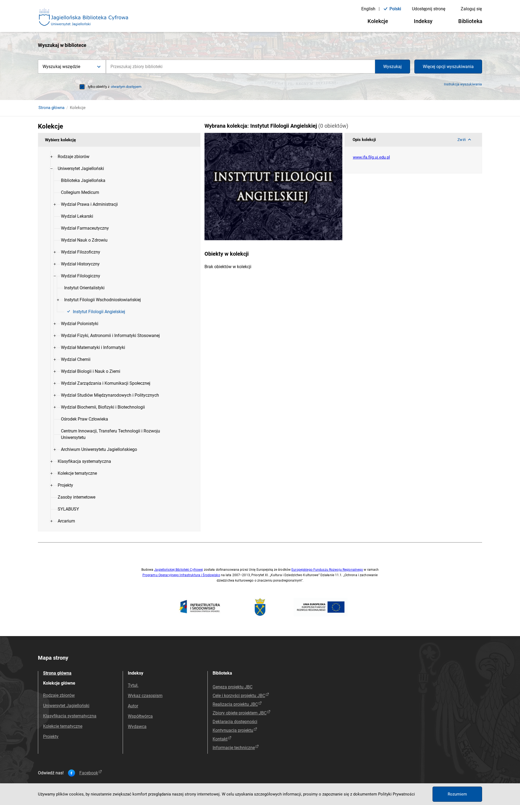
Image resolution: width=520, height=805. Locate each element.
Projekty (50, 736)
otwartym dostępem (126, 87)
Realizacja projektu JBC (235, 704)
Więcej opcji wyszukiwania (448, 66)
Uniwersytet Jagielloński (66, 705)
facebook (88, 773)
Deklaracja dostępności (235, 721)
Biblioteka (470, 21)
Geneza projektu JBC (232, 686)
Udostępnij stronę (428, 8)
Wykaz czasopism (145, 695)
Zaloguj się (471, 8)
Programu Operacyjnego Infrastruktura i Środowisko (181, 575)
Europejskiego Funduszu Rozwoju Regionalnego (327, 570)
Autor (133, 705)
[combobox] (240, 66)
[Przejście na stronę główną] (83, 17)
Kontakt (220, 739)
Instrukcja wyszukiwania (463, 84)
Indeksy (423, 21)
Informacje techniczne (234, 747)
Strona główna (51, 107)
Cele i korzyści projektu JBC (239, 695)
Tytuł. (133, 685)
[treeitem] (119, 157)
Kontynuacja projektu (233, 730)
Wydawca (137, 726)
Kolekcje (378, 21)
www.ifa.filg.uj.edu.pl (371, 157)
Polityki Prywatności (396, 794)
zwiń (461, 139)
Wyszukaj (392, 66)
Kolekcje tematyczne (62, 726)
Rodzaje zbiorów (59, 695)
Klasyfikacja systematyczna (69, 716)
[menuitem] (73, 157)
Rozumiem (457, 794)
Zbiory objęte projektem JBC (239, 713)
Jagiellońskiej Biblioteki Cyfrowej (178, 570)
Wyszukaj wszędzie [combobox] (61, 66)
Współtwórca (140, 716)
